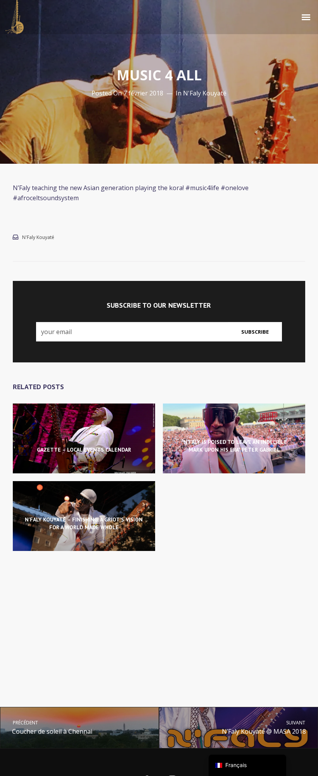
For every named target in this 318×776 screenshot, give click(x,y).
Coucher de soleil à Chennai (52, 727)
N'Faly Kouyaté (204, 93)
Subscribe (255, 331)
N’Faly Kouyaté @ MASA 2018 (264, 727)
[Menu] (306, 16)
